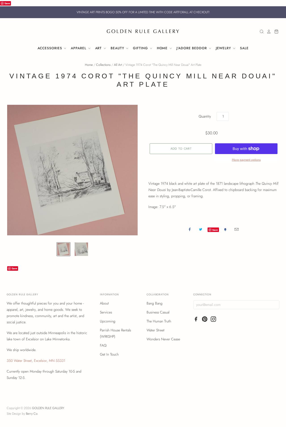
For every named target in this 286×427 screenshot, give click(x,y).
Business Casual (158, 312)
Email (236, 229)
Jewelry (224, 48)
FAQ (103, 345)
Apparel (79, 48)
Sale (244, 48)
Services (106, 312)
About (104, 303)
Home (163, 48)
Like (190, 229)
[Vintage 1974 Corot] (63, 249)
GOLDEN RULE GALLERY (48, 408)
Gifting (141, 48)
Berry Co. (32, 413)
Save (7, 3)
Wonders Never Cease (163, 339)
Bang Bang (154, 303)
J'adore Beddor (192, 48)
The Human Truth (159, 321)
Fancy (225, 229)
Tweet (200, 229)
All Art (118, 64)
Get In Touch (109, 354)
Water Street (155, 330)
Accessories (50, 48)
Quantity (205, 116)
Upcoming (107, 321)
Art (99, 48)
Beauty (118, 48)
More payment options (246, 159)
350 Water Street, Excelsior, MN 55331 (36, 360)
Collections (103, 64)
